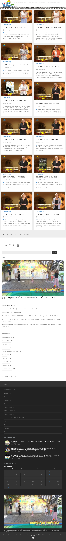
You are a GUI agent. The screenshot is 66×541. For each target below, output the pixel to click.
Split (61, 113)
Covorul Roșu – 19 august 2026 (48, 27)
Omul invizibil (46, 147)
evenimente (22, 34)
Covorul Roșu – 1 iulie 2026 (14, 177)
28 (41, 484)
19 (24, 481)
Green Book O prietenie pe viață (12, 108)
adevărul (39, 145)
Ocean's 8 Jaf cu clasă (9, 186)
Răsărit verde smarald (42, 225)
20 (33, 481)
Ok (33, 538)
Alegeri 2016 (7, 393)
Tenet (53, 148)
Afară (5, 33)
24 (8, 484)
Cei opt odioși (41, 109)
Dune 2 (58, 109)
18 (16, 481)
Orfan (18, 186)
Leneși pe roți (11, 36)
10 (8, 478)
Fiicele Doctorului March (9, 221)
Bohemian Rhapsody (10, 106)
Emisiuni (4, 344)
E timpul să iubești (13, 34)
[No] (64, 536)
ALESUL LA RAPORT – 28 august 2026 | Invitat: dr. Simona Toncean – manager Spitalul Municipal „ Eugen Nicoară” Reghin (31, 320)
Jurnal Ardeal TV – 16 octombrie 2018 (14, 417)
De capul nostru (41, 182)
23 (58, 481)
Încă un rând (49, 74)
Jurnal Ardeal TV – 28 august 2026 (11, 312)
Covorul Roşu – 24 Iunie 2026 (47, 177)
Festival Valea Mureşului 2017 (10, 351)
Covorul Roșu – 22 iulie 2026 (47, 104)
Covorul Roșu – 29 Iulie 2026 (14, 100)
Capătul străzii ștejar (23, 70)
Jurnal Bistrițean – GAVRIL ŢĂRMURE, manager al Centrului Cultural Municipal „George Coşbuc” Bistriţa (30, 316)
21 (41, 481)
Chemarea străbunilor (49, 145)
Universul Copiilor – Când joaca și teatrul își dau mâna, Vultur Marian (21, 309)
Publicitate (33, 2)
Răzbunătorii (16, 109)
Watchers (10, 187)
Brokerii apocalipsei (42, 72)
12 (24, 478)
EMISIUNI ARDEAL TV (10, 411)
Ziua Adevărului (40, 226)
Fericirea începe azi (48, 111)
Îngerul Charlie (7, 184)
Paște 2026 (5, 361)
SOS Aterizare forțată (47, 38)
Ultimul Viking (57, 186)
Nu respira (21, 223)
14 (41, 478)
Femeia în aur (14, 72)
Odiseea (9, 148)
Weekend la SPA (50, 39)
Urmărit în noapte (41, 187)
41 (20, 234)
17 (8, 481)
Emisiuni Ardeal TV (20, 2)
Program (42, 2)
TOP (62, 384)
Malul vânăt (24, 184)
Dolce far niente (50, 109)
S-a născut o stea (13, 111)
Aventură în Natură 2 (10, 182)
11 (16, 478)
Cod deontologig (8, 400)
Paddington (13, 73)
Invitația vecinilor (16, 184)
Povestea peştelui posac (42, 77)
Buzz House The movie (10, 70)
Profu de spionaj (56, 223)
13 (33, 478)
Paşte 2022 (5, 358)
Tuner (9, 226)
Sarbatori (4, 365)
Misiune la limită (46, 223)
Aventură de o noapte (14, 33)
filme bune (51, 34)
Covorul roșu (7, 24)
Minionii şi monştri (41, 184)
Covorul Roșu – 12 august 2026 (15, 65)
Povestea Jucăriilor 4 (41, 113)
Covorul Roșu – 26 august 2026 (15, 27)
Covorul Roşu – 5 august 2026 (48, 66)
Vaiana (41, 150)
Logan (55, 74)
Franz (22, 147)
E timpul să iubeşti (14, 145)
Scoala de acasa (6, 368)
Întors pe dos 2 (47, 221)
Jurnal (4, 354)
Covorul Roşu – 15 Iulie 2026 (14, 139)
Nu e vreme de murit (54, 75)
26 (24, 484)
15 (49, 478)
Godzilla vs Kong (40, 74)
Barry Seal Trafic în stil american (46, 33)
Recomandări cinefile (23, 73)
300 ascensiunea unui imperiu (12, 220)
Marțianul (17, 36)
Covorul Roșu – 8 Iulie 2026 (47, 139)
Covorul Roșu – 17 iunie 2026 (14, 214)
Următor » (27, 234)
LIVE (5, 421)
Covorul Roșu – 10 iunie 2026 (47, 214)
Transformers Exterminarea (45, 186)
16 (58, 478)
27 (33, 484)
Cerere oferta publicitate (10, 397)
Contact (15, 6)
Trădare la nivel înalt (14, 38)
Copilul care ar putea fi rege (45, 220)
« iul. (5, 490)
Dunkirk (6, 145)
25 (16, 484)
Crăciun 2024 (5, 340)
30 (58, 484)
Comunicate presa (54, 2)
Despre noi (7, 404)
